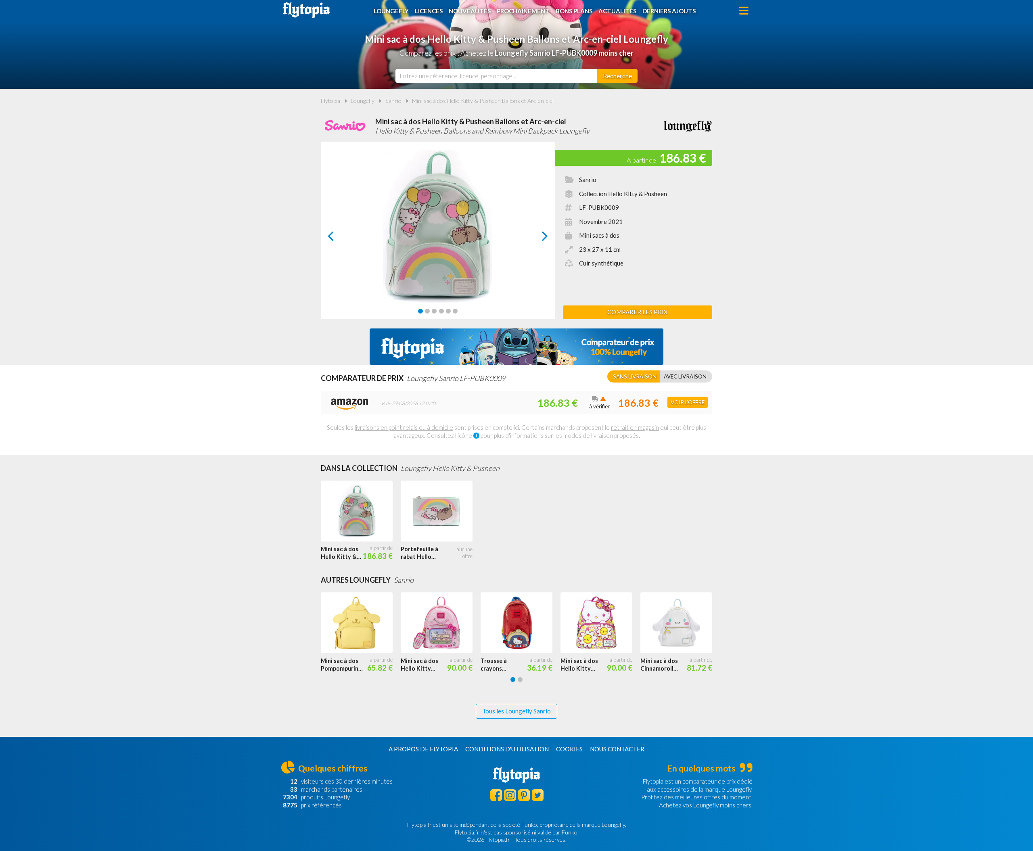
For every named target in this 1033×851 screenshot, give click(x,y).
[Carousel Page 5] (448, 311)
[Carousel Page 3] (434, 311)
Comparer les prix (637, 312)
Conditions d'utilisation (507, 749)
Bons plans (574, 11)
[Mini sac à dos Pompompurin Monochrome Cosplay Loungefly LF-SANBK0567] (361, 623)
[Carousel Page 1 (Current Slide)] (420, 311)
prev (340, 238)
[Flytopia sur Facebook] (496, 795)
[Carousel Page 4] (441, 311)
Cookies (569, 749)
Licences (429, 11)
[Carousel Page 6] (455, 311)
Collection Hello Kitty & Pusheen (623, 193)
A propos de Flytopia (423, 749)
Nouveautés (470, 11)
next (536, 238)
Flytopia (306, 10)
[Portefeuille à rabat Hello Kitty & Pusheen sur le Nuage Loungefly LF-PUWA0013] (441, 511)
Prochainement (523, 11)
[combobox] (496, 76)
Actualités (617, 11)
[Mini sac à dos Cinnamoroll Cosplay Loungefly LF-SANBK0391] (680, 623)
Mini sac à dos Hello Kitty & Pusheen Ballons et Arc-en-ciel (483, 100)
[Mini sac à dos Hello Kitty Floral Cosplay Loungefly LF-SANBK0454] (600, 623)
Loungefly (391, 11)
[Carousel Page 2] (427, 311)
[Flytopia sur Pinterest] (524, 795)
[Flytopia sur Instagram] (510, 795)
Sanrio (393, 100)
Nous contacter (617, 749)
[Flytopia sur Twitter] (538, 795)
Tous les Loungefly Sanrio (516, 711)
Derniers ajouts (669, 11)
